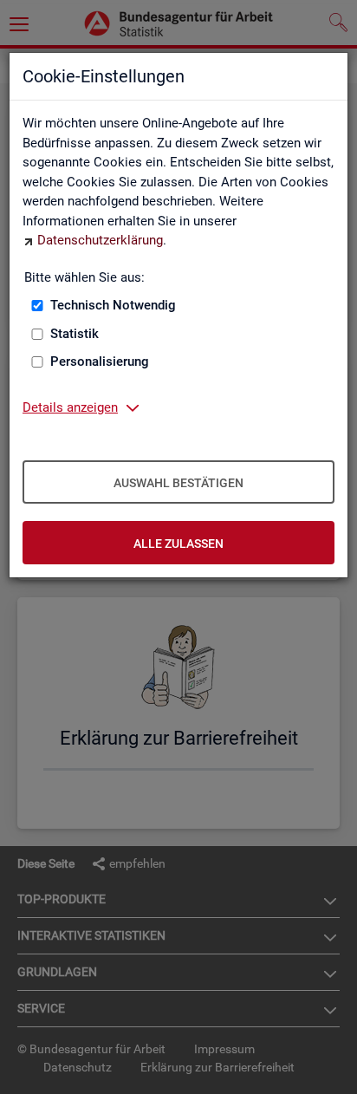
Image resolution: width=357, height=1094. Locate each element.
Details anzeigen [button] (70, 407)
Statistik (74, 334)
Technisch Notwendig (113, 305)
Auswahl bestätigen (178, 483)
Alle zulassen (178, 543)
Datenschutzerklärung (100, 240)
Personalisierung (99, 361)
